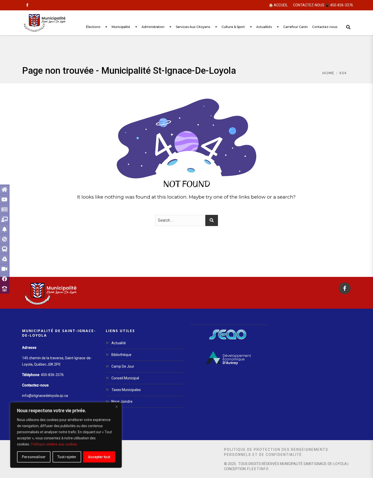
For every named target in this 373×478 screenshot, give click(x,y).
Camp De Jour (122, 366)
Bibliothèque (121, 355)
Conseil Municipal (125, 378)
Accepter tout (99, 457)
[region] (66, 435)
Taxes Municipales (126, 390)
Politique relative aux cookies (54, 444)
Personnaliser (34, 457)
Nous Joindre (121, 401)
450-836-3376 (52, 375)
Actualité (118, 343)
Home (328, 73)
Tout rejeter (66, 457)
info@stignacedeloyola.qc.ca (45, 396)
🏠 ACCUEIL (278, 5)
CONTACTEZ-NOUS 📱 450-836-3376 (323, 5)
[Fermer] (116, 407)
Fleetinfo (258, 469)
